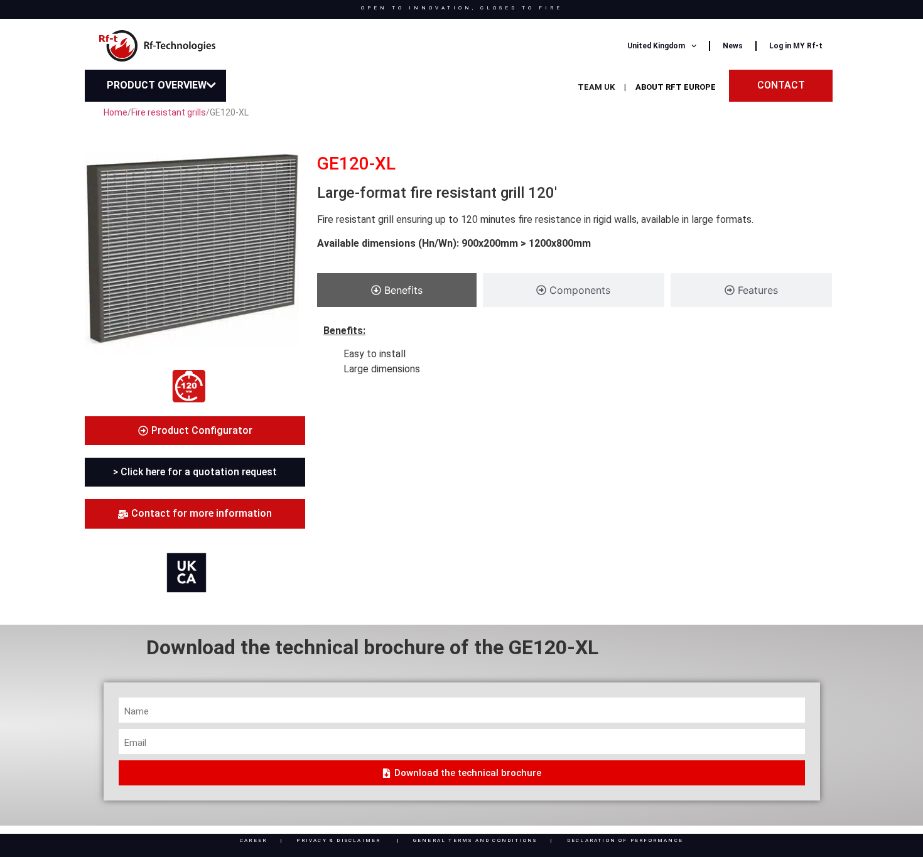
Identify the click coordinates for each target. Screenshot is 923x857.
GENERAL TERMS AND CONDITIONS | (490, 840)
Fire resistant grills (168, 112)
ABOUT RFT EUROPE (675, 87)
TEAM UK (596, 87)
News (733, 45)
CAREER (253, 840)
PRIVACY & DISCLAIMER (338, 840)
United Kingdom (656, 45)
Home (115, 112)
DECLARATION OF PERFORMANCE (625, 840)
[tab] (397, 290)
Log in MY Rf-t (796, 45)
